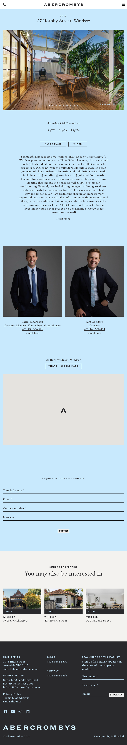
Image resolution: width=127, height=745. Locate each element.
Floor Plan (53, 144)
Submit (63, 531)
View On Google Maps (63, 366)
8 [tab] (74, 105)
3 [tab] (56, 105)
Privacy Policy (12, 694)
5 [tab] (63, 105)
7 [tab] (70, 105)
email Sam (94, 333)
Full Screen (109, 104)
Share (77, 144)
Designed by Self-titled (109, 736)
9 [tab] (77, 105)
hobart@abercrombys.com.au (22, 687)
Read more (63, 219)
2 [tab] (52, 105)
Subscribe (116, 694)
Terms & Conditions (16, 698)
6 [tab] (67, 105)
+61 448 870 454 (94, 329)
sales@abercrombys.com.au (20, 669)
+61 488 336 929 (32, 329)
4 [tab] (60, 105)
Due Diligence (12, 701)
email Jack (32, 333)
